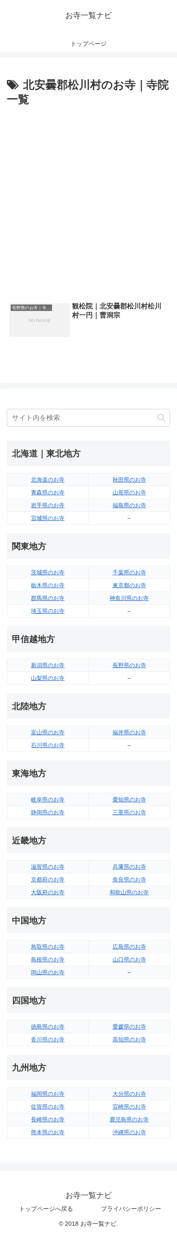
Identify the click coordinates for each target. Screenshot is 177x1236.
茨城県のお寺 (47, 572)
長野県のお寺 (129, 665)
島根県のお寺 (47, 959)
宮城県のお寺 (47, 518)
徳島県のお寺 (47, 1026)
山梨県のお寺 (47, 678)
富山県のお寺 (47, 732)
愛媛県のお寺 (129, 1026)
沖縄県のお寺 (129, 1132)
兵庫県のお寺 (129, 866)
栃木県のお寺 (47, 585)
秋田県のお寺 (129, 479)
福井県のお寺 (129, 732)
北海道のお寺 (47, 479)
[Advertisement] (88, 202)
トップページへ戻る (46, 1208)
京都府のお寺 (47, 879)
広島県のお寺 (129, 946)
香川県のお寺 (47, 1039)
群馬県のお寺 (47, 598)
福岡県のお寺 (47, 1094)
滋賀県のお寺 (47, 866)
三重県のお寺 (129, 812)
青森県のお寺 (47, 492)
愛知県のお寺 (129, 799)
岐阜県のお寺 (47, 799)
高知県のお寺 (129, 1039)
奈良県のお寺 (129, 879)
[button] (161, 418)
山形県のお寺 (129, 492)
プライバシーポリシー (131, 1208)
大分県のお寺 (129, 1094)
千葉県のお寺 (129, 572)
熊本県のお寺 (47, 1132)
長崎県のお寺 (47, 1119)
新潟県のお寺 (47, 665)
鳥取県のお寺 (47, 946)
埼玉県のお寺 (47, 611)
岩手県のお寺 (47, 505)
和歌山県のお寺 (129, 892)
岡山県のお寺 (47, 972)
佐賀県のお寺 (47, 1106)
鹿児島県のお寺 (129, 1119)
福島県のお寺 (129, 505)
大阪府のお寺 (47, 892)
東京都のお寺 (129, 585)
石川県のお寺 (47, 745)
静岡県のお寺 (47, 812)
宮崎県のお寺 (129, 1106)
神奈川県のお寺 (129, 598)
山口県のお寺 (129, 959)
